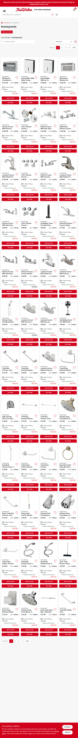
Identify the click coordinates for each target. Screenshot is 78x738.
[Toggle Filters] (75, 42)
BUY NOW (10, 102)
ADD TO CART (10, 98)
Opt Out (67, 732)
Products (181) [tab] (6, 32)
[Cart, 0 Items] (74, 10)
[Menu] (4, 11)
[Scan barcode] (56, 14)
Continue (67, 727)
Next (74, 47)
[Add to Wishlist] (16, 77)
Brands (7, 22)
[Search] (52, 14)
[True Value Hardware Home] (24, 9)
